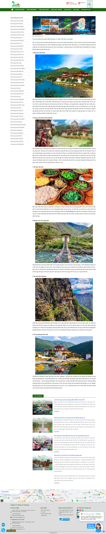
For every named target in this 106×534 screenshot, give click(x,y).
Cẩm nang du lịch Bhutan (16, 130)
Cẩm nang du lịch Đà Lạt (16, 37)
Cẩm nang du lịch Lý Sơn (16, 77)
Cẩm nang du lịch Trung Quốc (17, 85)
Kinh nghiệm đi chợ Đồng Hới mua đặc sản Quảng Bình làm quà (71, 435)
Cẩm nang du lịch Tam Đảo (16, 21)
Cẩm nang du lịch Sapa (16, 63)
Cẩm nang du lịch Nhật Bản (17, 91)
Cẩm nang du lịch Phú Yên (16, 23)
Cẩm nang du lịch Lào (15, 96)
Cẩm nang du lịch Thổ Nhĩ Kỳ (17, 127)
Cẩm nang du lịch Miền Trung (17, 105)
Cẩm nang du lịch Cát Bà (16, 49)
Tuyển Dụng (44, 515)
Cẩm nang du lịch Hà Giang (17, 65)
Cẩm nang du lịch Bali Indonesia (18, 124)
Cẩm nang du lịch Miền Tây (16, 71)
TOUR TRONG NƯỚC (32, 9)
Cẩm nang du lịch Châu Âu (16, 110)
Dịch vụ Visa (67, 9)
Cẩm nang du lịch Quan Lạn (17, 54)
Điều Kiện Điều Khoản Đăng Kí (66, 514)
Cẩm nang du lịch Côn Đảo (16, 57)
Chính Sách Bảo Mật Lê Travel (66, 510)
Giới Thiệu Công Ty (45, 510)
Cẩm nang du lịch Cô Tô (16, 43)
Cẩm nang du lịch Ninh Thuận (17, 79)
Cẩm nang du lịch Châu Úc (16, 116)
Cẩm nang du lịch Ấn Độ (16, 136)
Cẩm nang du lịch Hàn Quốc (17, 82)
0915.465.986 (73, 4)
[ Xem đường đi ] (16, 513)
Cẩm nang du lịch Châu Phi (16, 141)
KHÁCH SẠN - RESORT (56, 9)
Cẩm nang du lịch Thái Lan (16, 102)
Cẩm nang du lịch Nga (15, 107)
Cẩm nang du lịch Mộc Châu (17, 60)
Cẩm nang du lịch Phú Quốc (17, 40)
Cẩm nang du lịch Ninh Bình (17, 144)
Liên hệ (13, 13)
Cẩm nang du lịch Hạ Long (16, 51)
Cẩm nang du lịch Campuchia (17, 119)
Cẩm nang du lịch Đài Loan (16, 93)
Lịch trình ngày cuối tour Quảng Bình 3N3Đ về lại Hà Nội (69, 399)
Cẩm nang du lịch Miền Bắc (16, 46)
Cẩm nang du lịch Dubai (16, 121)
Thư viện (43, 511)
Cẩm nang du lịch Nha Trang (17, 35)
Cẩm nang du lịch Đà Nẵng (16, 26)
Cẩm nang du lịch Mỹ (15, 88)
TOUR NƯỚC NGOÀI (19, 9)
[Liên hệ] (3, 530)
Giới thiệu (76, 9)
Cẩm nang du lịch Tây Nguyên (17, 68)
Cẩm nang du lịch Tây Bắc (16, 138)
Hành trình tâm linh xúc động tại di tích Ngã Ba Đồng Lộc (69, 417)
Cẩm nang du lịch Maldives (16, 133)
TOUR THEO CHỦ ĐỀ (44, 9)
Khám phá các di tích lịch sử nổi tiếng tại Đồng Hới (68, 455)
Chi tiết (56, 411)
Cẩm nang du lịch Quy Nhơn (17, 32)
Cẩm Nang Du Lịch (86, 9)
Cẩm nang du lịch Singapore (17, 99)
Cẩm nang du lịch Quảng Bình (17, 29)
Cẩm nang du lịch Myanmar (17, 113)
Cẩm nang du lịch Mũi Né (16, 74)
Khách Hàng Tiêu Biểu (46, 513)
